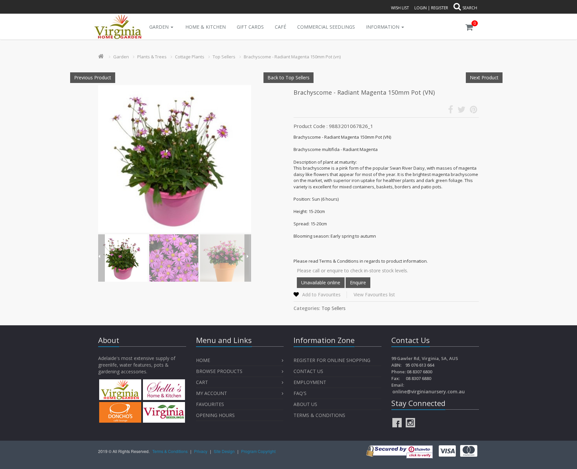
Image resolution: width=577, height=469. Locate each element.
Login (420, 8)
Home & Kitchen (205, 27)
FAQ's (300, 393)
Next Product (484, 77)
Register (439, 8)
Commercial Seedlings (326, 27)
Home (203, 360)
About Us (305, 404)
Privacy (201, 451)
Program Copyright (258, 451)
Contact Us (308, 371)
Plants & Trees (152, 57)
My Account (211, 393)
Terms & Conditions (319, 415)
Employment (310, 382)
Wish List (400, 8)
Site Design (225, 451)
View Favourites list (374, 294)
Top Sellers (224, 57)
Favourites (210, 404)
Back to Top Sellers (288, 77)
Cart (202, 382)
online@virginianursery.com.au (428, 391)
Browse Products (219, 371)
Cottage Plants (189, 57)
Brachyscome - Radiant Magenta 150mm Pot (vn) (292, 57)
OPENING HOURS (215, 415)
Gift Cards (250, 27)
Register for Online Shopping (332, 360)
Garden (159, 27)
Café (280, 27)
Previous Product (92, 77)
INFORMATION (383, 27)
